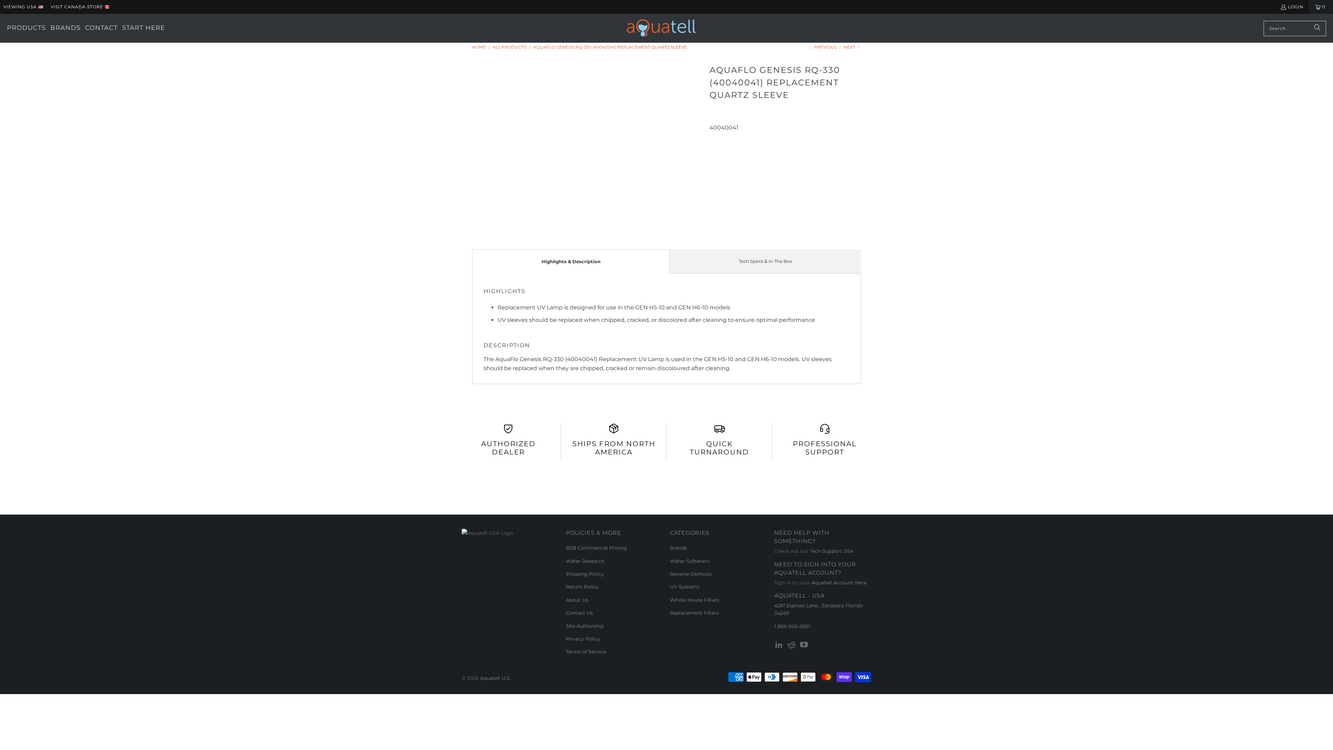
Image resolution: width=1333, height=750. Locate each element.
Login (1295, 6)
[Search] (1317, 28)
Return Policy (582, 587)
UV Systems (684, 587)
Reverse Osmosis (691, 574)
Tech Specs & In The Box (765, 261)
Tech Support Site (831, 551)
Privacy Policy (583, 639)
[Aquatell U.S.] (661, 28)
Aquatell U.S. (495, 678)
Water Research (585, 561)
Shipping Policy (585, 574)
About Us (577, 600)
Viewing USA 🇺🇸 (23, 6)
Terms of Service (586, 652)
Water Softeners (690, 561)
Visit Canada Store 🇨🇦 (80, 6)
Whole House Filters (694, 600)
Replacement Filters (694, 613)
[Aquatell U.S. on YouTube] (804, 645)
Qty (714, 136)
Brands (678, 548)
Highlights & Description (571, 261)
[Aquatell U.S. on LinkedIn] (779, 645)
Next (850, 47)
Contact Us (579, 613)
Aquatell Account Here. (839, 583)
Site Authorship (585, 626)
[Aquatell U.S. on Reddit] (792, 645)
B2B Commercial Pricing (596, 548)
